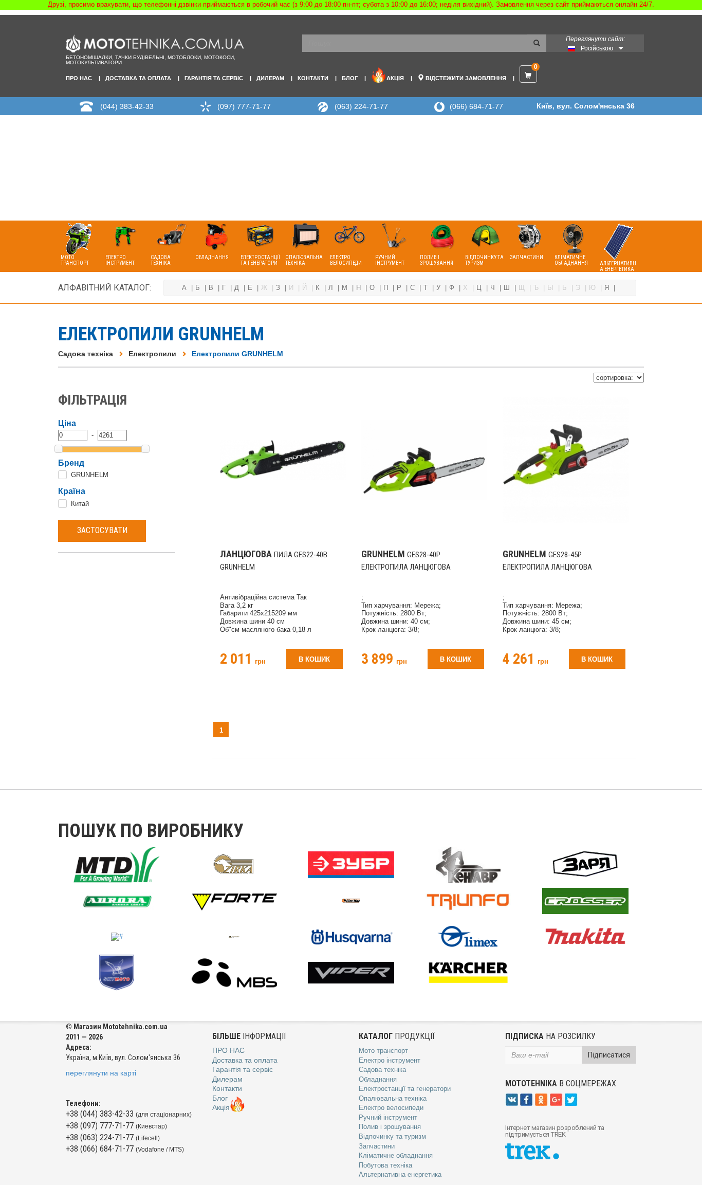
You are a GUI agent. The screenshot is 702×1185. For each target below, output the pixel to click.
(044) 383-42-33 (127, 106)
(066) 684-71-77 (476, 106)
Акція (395, 78)
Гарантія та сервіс (213, 78)
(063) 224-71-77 (361, 106)
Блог (350, 78)
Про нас (79, 78)
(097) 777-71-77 (244, 106)
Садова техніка (85, 354)
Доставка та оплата (138, 78)
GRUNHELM (89, 475)
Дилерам (270, 78)
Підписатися (609, 1055)
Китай (80, 503)
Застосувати (102, 530)
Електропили (152, 354)
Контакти (313, 78)
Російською (597, 48)
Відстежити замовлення (465, 78)
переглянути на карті (101, 1073)
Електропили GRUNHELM (237, 354)
